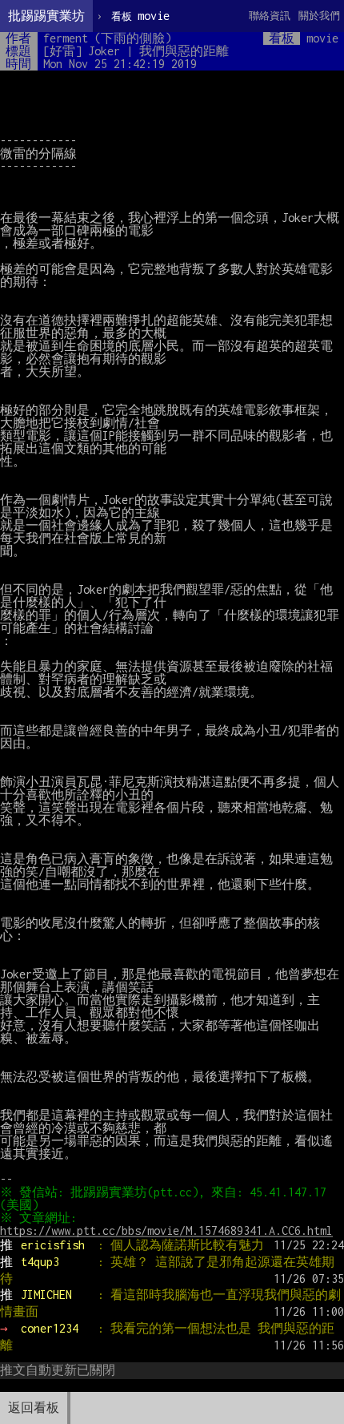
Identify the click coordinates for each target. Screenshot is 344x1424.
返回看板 (33, 1407)
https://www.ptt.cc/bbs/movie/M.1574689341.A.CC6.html (166, 1230)
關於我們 (319, 15)
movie (140, 15)
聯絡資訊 (269, 15)
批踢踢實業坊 (46, 15)
